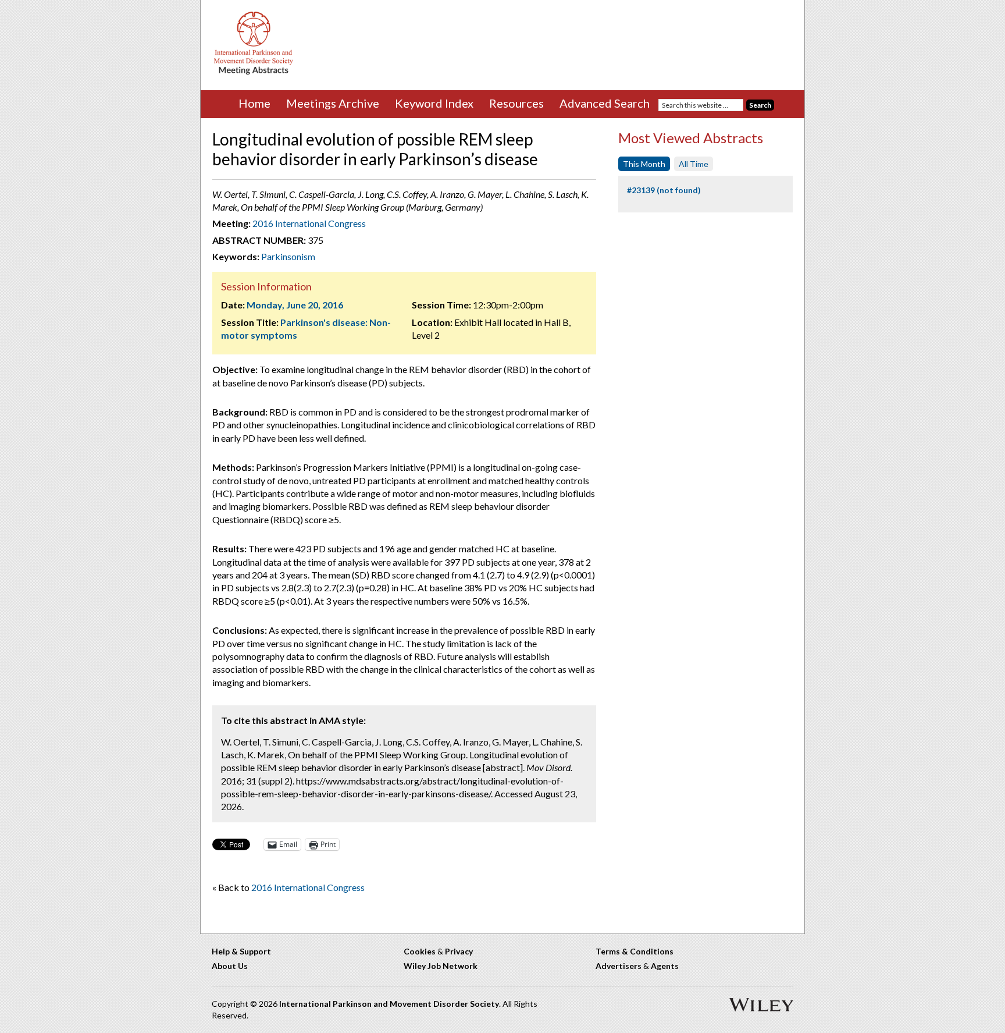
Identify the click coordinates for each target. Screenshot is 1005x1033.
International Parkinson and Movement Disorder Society (389, 1004)
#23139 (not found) (664, 190)
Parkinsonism (288, 256)
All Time (693, 164)
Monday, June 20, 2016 (295, 304)
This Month (644, 164)
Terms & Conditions (634, 951)
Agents (665, 966)
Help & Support (241, 951)
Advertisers (619, 966)
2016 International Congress (309, 223)
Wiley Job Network (440, 966)
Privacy (459, 951)
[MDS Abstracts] (253, 71)
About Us (230, 966)
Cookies (420, 951)
